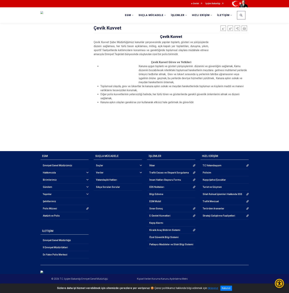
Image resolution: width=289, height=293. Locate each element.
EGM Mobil (155, 201)
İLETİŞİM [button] (223, 15)
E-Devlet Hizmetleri (159, 215)
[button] (237, 28)
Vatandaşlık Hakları (106, 179)
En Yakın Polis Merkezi (55, 254)
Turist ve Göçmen (212, 187)
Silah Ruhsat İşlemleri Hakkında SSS (222, 194)
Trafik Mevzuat (211, 201)
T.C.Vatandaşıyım (212, 165)
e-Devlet (195, 4)
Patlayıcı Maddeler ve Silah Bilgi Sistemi (171, 244)
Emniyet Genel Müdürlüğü (57, 240)
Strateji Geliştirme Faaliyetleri (219, 215)
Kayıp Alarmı (156, 223)
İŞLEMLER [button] (177, 15)
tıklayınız (213, 288)
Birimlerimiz (50, 179)
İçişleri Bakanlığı (212, 4)
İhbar (152, 165)
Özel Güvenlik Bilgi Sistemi (164, 237)
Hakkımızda (49, 172)
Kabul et (226, 288)
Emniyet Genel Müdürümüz (57, 165)
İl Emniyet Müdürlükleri (55, 247)
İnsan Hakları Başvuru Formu (165, 179)
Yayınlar (47, 194)
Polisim (207, 172)
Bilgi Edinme (156, 194)
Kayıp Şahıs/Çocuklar (214, 179)
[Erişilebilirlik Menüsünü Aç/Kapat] (279, 283)
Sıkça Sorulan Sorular (108, 187)
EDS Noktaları (156, 187)
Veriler (100, 172)
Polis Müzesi (50, 208)
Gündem (47, 187)
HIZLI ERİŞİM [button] (201, 15)
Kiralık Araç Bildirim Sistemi (164, 230)
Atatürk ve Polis (51, 215)
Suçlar (99, 165)
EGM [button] (128, 15)
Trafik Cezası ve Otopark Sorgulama (169, 172)
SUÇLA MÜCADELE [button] (150, 15)
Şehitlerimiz (49, 201)
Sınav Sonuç (156, 208)
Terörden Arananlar (213, 208)
